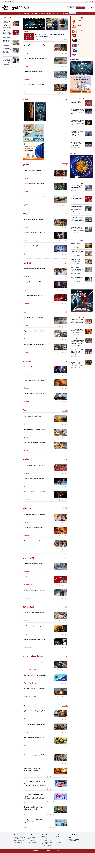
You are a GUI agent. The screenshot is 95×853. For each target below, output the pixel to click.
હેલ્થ (25, 719)
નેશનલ (26, 66)
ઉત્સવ (25, 93)
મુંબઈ (25, 240)
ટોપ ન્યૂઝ (26, 53)
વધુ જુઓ (65, 99)
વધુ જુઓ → (17, 17)
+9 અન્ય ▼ (72, 13)
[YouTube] (92, 1)
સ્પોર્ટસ (26, 473)
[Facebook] (84, 1)
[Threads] (88, 1)
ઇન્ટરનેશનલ (27, 79)
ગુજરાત (26, 178)
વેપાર (25, 424)
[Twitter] (86, 1)
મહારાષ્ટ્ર (26, 276)
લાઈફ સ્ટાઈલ (27, 620)
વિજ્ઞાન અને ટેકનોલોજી (30, 670)
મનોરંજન (26, 522)
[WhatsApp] (59, 53)
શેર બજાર (26, 375)
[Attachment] (65, 53)
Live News (37, 39)
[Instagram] (90, 1)
